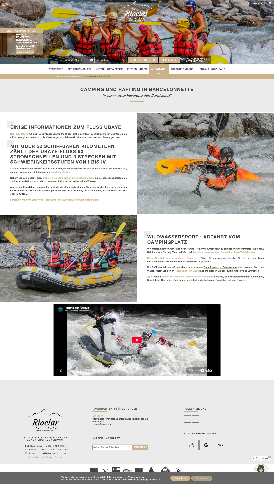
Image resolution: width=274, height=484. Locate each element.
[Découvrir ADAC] (116, 471)
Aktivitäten (158, 69)
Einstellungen (143, 479)
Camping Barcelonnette (68, 76)
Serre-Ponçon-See (60, 168)
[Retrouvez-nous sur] (187, 419)
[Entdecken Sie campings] (165, 471)
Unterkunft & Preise (109, 69)
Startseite (56, 69)
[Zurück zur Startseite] (137, 11)
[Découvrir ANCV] (105, 471)
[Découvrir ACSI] (94, 471)
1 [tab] (121, 430)
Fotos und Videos (182, 69)
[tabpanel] (121, 420)
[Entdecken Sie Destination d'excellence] (179, 471)
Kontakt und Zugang (211, 69)
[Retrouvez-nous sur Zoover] (192, 445)
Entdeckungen (137, 69)
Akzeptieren (180, 478)
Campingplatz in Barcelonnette (220, 267)
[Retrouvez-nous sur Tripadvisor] (220, 445)
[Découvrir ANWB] (127, 471)
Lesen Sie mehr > (101, 424)
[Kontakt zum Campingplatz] (270, 3)
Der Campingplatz (79, 69)
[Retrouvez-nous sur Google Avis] (206, 445)
